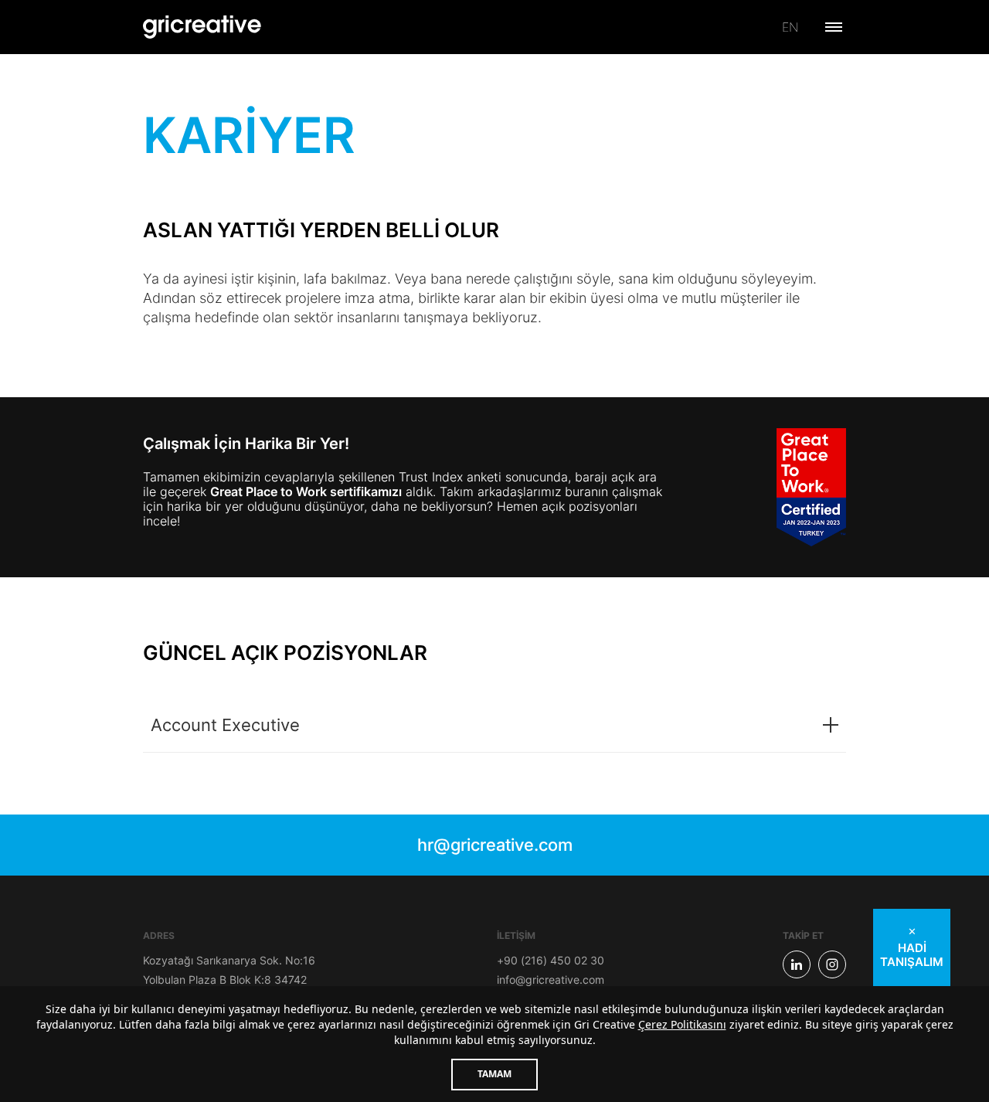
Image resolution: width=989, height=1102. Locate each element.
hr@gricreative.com (495, 845)
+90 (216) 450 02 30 (550, 960)
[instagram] (832, 964)
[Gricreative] (202, 27)
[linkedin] (797, 964)
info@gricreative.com (550, 979)
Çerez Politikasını (682, 1024)
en (790, 27)
